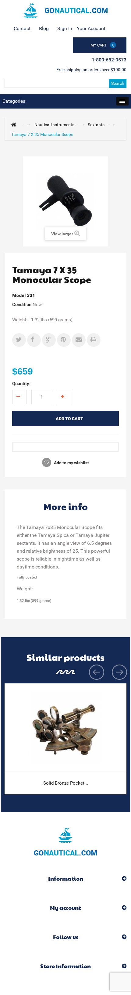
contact (22, 28)
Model (19, 295)
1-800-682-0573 (109, 60)
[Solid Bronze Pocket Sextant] (65, 727)
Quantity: (21, 383)
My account (65, 907)
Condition (21, 304)
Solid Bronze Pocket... (65, 783)
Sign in (64, 28)
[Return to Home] (15, 124)
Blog (44, 28)
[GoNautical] (65, 10)
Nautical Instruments (54, 124)
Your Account (91, 28)
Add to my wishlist (71, 462)
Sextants (96, 124)
